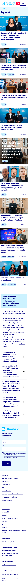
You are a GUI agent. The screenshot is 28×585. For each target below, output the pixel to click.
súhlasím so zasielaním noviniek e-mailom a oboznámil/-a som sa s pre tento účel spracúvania (15, 455)
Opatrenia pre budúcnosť (9, 497)
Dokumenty (5, 481)
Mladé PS (4, 527)
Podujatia (4, 515)
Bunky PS (4, 524)
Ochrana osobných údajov (10, 478)
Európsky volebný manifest (10, 518)
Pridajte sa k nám (7, 500)
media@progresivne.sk (9, 565)
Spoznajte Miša (6, 491)
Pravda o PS (5, 512)
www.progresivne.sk (10, 578)
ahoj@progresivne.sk (8, 555)
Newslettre (5, 521)
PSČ (3, 446)
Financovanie (6, 485)
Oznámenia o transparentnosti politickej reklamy (14, 531)
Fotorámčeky (6, 509)
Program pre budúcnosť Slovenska (12, 494)
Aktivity (5, 9)
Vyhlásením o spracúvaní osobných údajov (14, 456)
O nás (3, 488)
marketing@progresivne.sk (10, 574)
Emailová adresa (6, 439)
